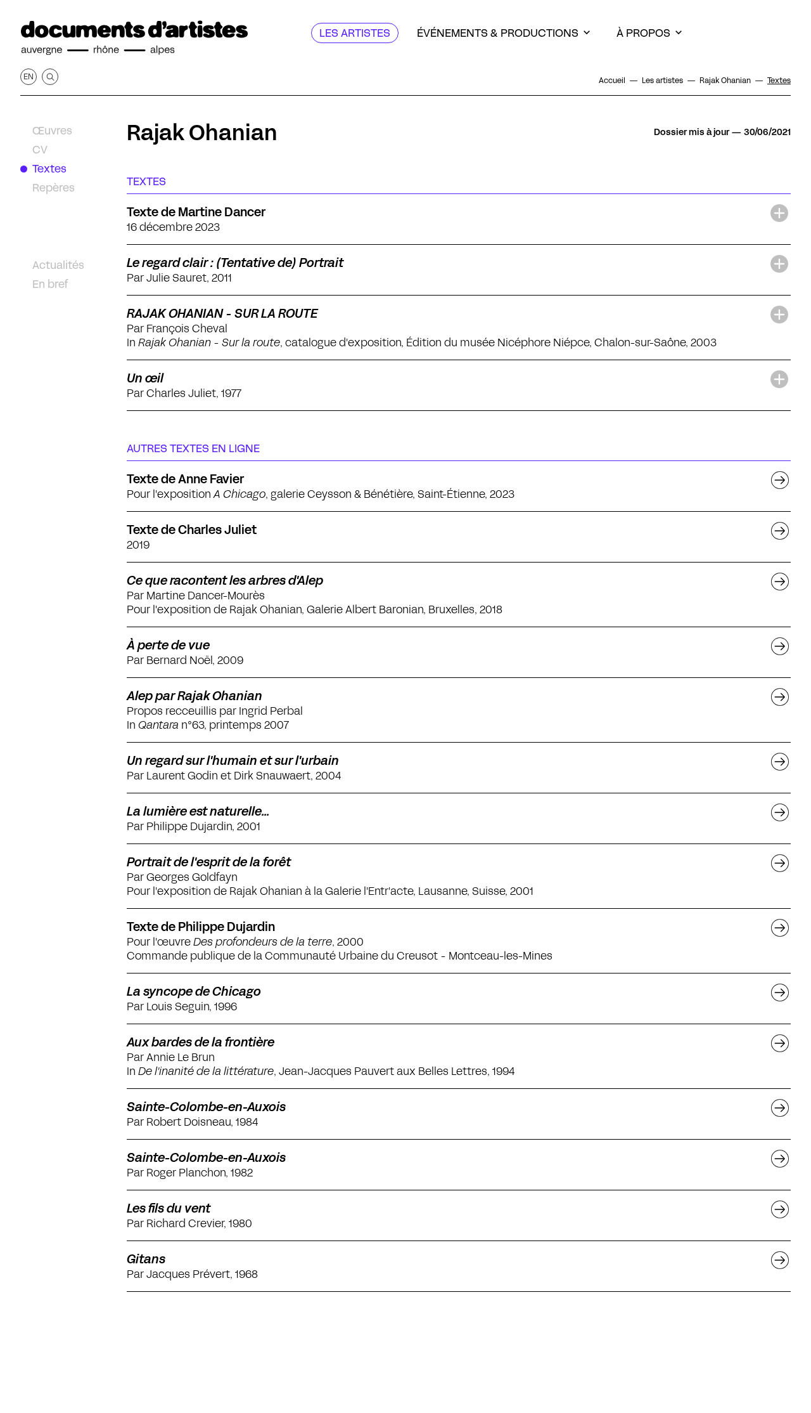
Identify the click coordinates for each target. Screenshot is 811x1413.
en (28, 76)
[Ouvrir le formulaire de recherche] (50, 76)
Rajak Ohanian (202, 132)
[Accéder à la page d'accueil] (134, 38)
